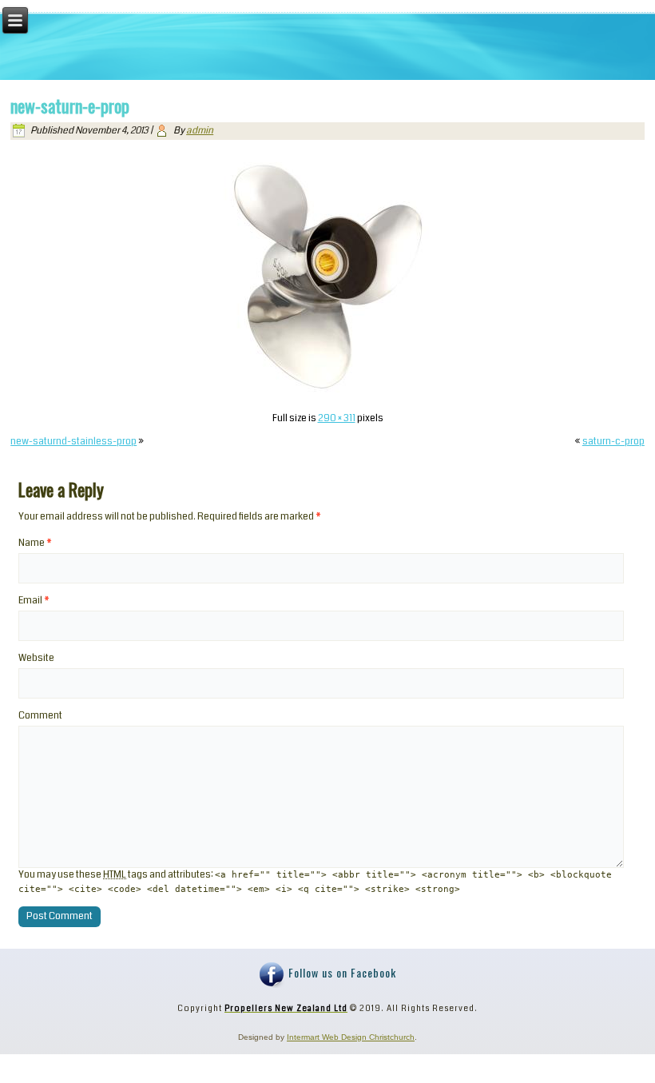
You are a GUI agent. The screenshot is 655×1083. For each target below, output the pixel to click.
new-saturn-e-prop (69, 105)
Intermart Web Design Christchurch (351, 1037)
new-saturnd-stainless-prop (73, 441)
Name (35, 543)
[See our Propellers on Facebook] (272, 975)
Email (34, 600)
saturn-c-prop (613, 441)
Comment (40, 716)
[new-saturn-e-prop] (327, 395)
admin (199, 130)
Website (36, 658)
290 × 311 (336, 418)
